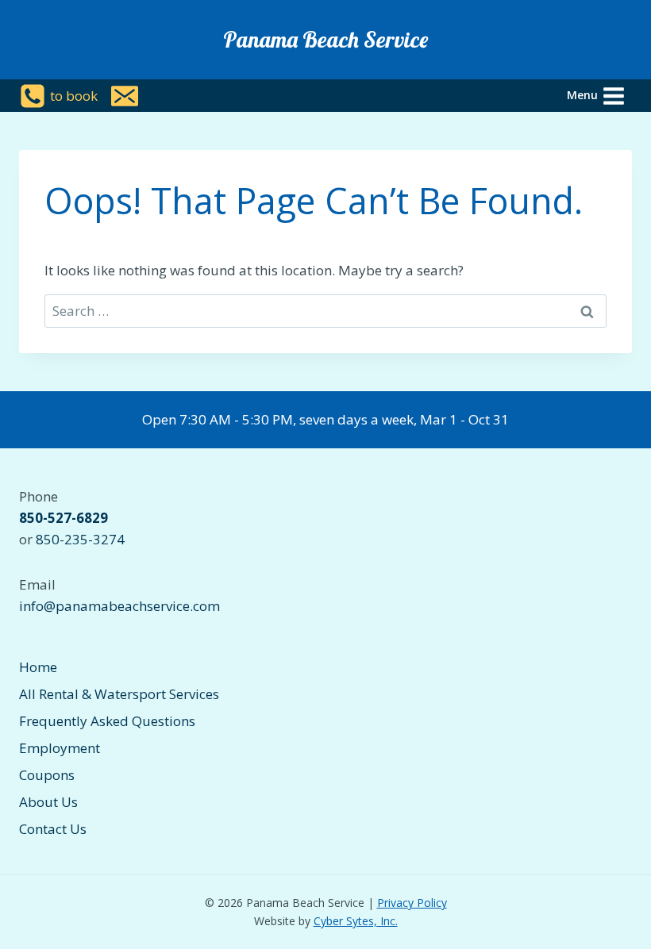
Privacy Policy (412, 902)
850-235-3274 (80, 539)
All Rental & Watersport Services (119, 694)
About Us (48, 802)
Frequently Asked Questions (107, 721)
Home (38, 667)
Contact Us (53, 829)
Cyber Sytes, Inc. (356, 920)
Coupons (47, 775)
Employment (59, 748)
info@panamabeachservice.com (119, 606)
